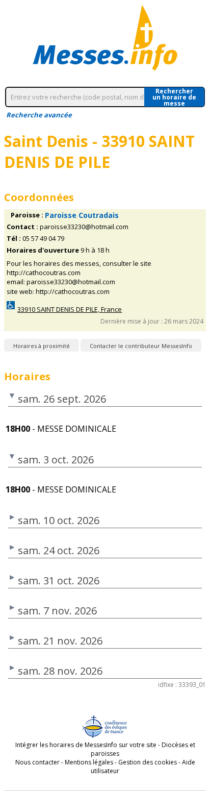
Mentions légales (89, 762)
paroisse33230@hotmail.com (84, 227)
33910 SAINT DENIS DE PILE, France (69, 309)
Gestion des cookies (147, 762)
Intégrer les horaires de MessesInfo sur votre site (85, 744)
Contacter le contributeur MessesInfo (141, 346)
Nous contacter (37, 762)
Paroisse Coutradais (82, 215)
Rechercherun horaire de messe (174, 97)
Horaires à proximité (41, 346)
